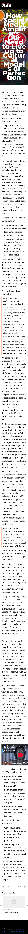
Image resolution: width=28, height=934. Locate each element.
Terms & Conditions (18, 931)
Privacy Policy (8, 931)
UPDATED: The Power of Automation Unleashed (14, 905)
